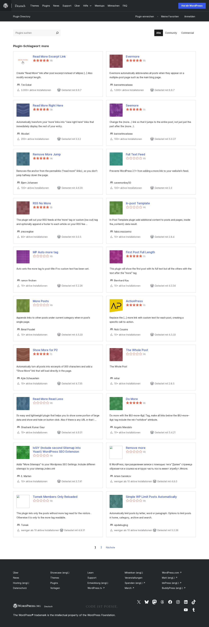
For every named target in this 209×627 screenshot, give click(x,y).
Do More (132, 399)
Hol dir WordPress (192, 5)
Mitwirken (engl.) (134, 572)
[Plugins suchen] (57, 33)
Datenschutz (20, 588)
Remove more (135, 448)
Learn (91, 572)
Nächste (110, 547)
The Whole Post (137, 350)
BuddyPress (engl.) (174, 588)
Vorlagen (55, 588)
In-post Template (138, 203)
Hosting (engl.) (21, 583)
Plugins (54, 583)
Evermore (132, 56)
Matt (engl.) (169, 577)
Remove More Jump (47, 154)
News (16, 577)
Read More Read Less (48, 399)
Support (92, 577)
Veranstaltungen (133, 577)
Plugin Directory (21, 16)
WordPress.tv (96, 588)
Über (15, 572)
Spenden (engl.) (135, 583)
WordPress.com (172, 572)
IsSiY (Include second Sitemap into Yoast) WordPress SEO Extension (57, 449)
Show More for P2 (45, 350)
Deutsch (48, 606)
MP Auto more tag (45, 252)
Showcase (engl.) (59, 572)
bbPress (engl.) (172, 583)
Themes (54, 577)
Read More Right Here (48, 105)
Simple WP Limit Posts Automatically (151, 496)
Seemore (132, 105)
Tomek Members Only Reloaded (55, 496)
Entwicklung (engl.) (98, 583)
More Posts (41, 301)
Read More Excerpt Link (49, 56)
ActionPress (134, 301)
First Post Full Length (140, 252)
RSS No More (42, 203)
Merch (129, 588)
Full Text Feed (135, 154)
